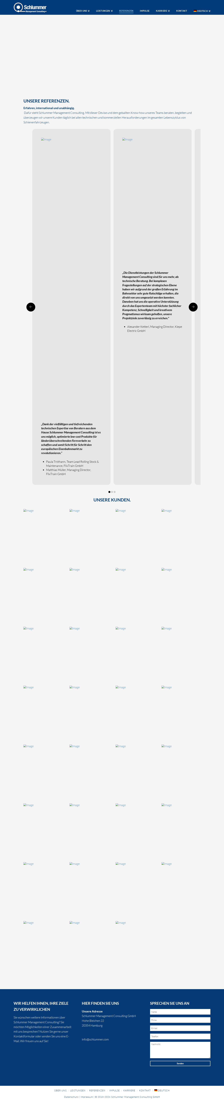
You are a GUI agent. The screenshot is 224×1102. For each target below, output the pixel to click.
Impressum (87, 1096)
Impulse (114, 1090)
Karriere (129, 1090)
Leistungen (78, 1090)
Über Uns (60, 1090)
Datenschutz (71, 1096)
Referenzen (97, 1090)
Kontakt (145, 1090)
